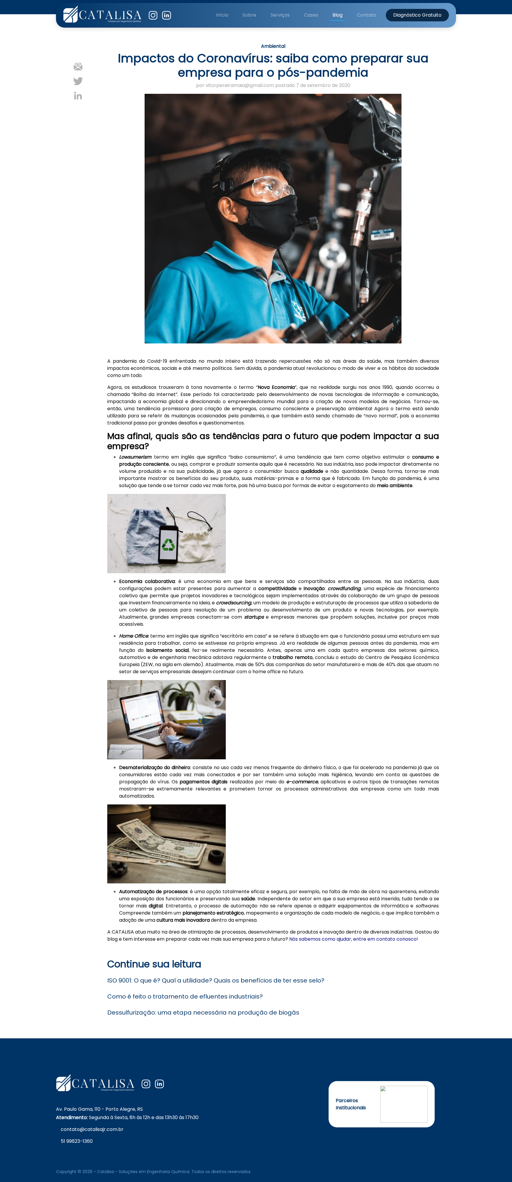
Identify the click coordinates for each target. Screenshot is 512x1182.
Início (222, 15)
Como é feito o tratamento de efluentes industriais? (185, 996)
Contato (366, 15)
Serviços (280, 15)
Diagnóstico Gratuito (417, 15)
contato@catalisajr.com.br (92, 1129)
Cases (311, 15)
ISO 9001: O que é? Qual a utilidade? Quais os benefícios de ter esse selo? (215, 980)
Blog (337, 15)
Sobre (249, 15)
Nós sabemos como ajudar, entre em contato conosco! (353, 939)
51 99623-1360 (77, 1141)
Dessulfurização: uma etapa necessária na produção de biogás (203, 1012)
